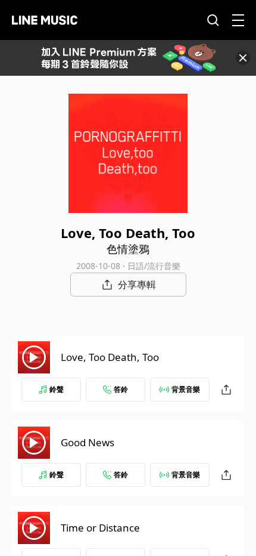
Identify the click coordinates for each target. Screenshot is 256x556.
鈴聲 (56, 389)
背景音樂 (185, 389)
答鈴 (121, 389)
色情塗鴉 (128, 249)
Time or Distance (100, 528)
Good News (87, 442)
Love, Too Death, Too (110, 357)
